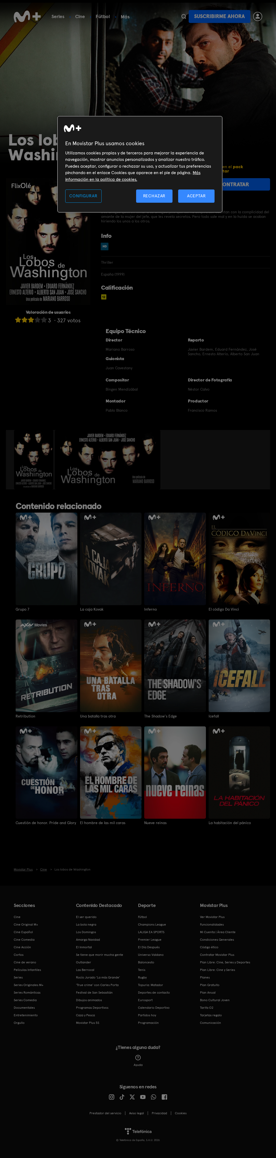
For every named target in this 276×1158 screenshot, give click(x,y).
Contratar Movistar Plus (217, 955)
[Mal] (24, 320)
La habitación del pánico (230, 823)
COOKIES (181, 1113)
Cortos (18, 955)
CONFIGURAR (83, 195)
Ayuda (138, 1065)
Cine (80, 16)
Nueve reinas (155, 823)
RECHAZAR (154, 195)
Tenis (141, 970)
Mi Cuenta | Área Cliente (218, 932)
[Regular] (31, 320)
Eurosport (145, 1000)
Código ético (209, 947)
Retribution (25, 716)
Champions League (152, 924)
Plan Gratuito (209, 985)
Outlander (83, 962)
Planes (205, 977)
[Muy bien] (44, 320)
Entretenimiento (26, 1015)
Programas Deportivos (92, 1008)
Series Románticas (27, 992)
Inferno (150, 609)
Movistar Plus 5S (87, 1023)
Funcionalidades (212, 924)
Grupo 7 (22, 609)
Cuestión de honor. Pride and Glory (46, 823)
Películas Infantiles (27, 970)
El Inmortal (84, 947)
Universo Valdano (151, 955)
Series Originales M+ (28, 985)
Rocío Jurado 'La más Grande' (98, 977)
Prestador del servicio (105, 1113)
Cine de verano (25, 962)
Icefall (214, 716)
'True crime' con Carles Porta (97, 985)
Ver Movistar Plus (212, 917)
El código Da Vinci (224, 609)
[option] (34, 459)
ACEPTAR (196, 195)
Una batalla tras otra (98, 716)
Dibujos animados (89, 1000)
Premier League (149, 940)
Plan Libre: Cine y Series (217, 970)
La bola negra (86, 924)
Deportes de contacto (154, 992)
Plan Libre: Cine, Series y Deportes (225, 962)
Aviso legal (136, 1113)
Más (125, 16)
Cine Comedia (24, 940)
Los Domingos (86, 932)
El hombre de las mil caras (102, 823)
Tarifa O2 (206, 1008)
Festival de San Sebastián (94, 992)
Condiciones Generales (217, 940)
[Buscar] (183, 16)
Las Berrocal (85, 970)
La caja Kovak (92, 609)
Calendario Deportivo (154, 1008)
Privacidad (159, 1113)
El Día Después (149, 947)
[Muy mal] (18, 320)
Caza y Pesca (85, 1015)
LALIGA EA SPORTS (151, 932)
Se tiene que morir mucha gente (99, 955)
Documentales (24, 1008)
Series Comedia (25, 1000)
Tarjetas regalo (211, 1015)
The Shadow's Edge (160, 716)
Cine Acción (22, 947)
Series (57, 16)
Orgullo (19, 1023)
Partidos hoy (147, 1015)
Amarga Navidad (88, 940)
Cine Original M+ (26, 924)
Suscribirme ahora (219, 16)
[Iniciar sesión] (257, 16)
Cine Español (23, 932)
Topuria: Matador (150, 985)
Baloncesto (146, 962)
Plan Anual (208, 992)
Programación (148, 1023)
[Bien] (37, 320)
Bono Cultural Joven (215, 1000)
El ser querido (86, 917)
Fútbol (103, 16)
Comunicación (210, 1023)
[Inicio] (27, 16)
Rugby (142, 977)
